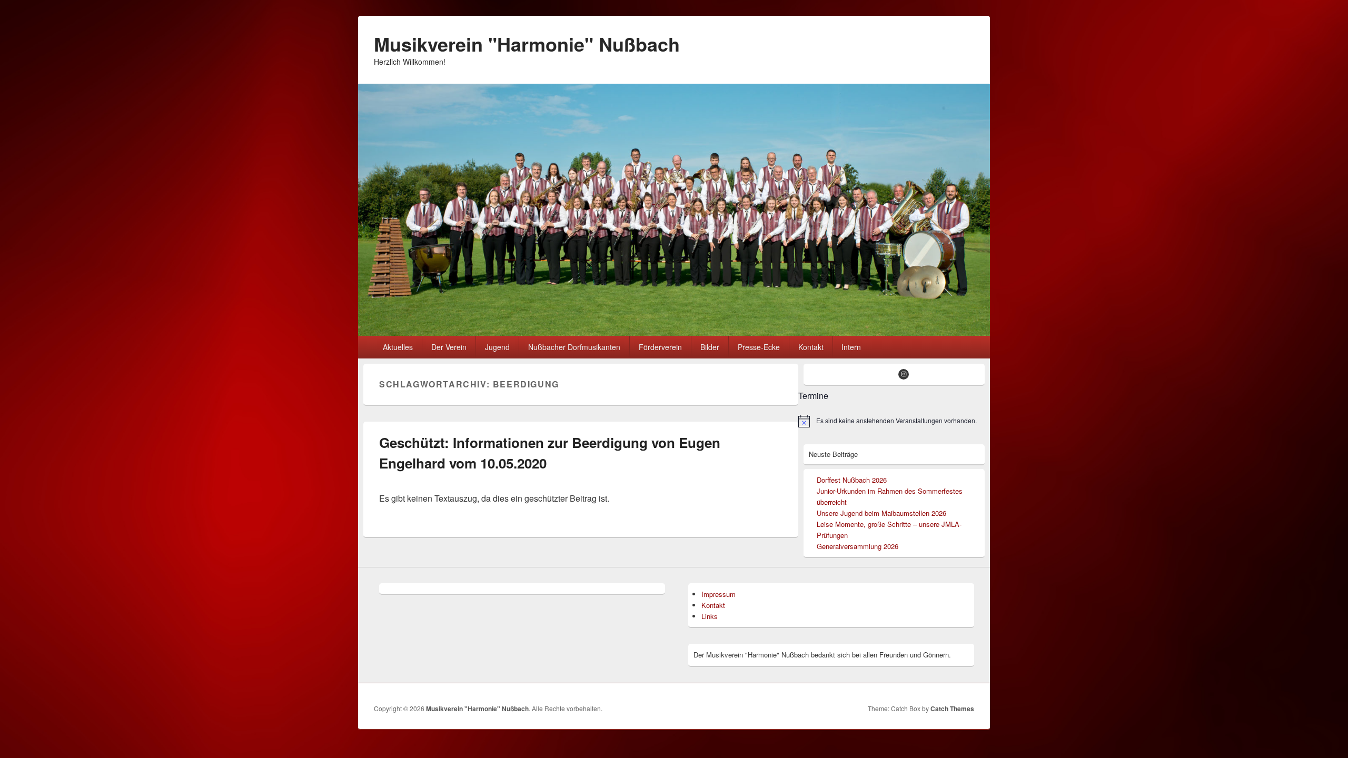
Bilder (709, 347)
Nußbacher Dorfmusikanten (574, 347)
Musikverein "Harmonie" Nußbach (527, 43)
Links (709, 616)
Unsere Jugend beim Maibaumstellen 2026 (881, 513)
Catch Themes (952, 708)
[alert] (891, 421)
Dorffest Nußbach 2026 (852, 480)
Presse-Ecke (759, 347)
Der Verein (449, 347)
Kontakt (811, 347)
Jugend (497, 347)
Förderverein (660, 347)
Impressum (718, 594)
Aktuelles (398, 347)
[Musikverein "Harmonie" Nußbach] (674, 332)
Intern (851, 347)
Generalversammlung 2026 (857, 546)
